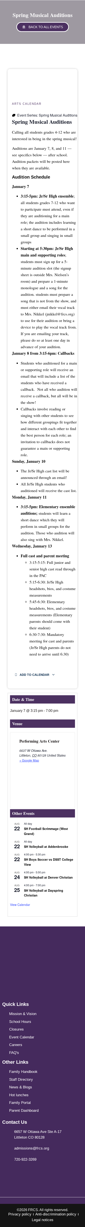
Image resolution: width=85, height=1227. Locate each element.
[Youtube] (54, 1172)
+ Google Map (29, 760)
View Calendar (20, 904)
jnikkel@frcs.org (59, 314)
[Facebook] (30, 1172)
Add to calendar (34, 674)
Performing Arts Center (39, 741)
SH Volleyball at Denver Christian (48, 877)
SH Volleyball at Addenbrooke (46, 846)
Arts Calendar (26, 103)
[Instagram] (42, 1172)
